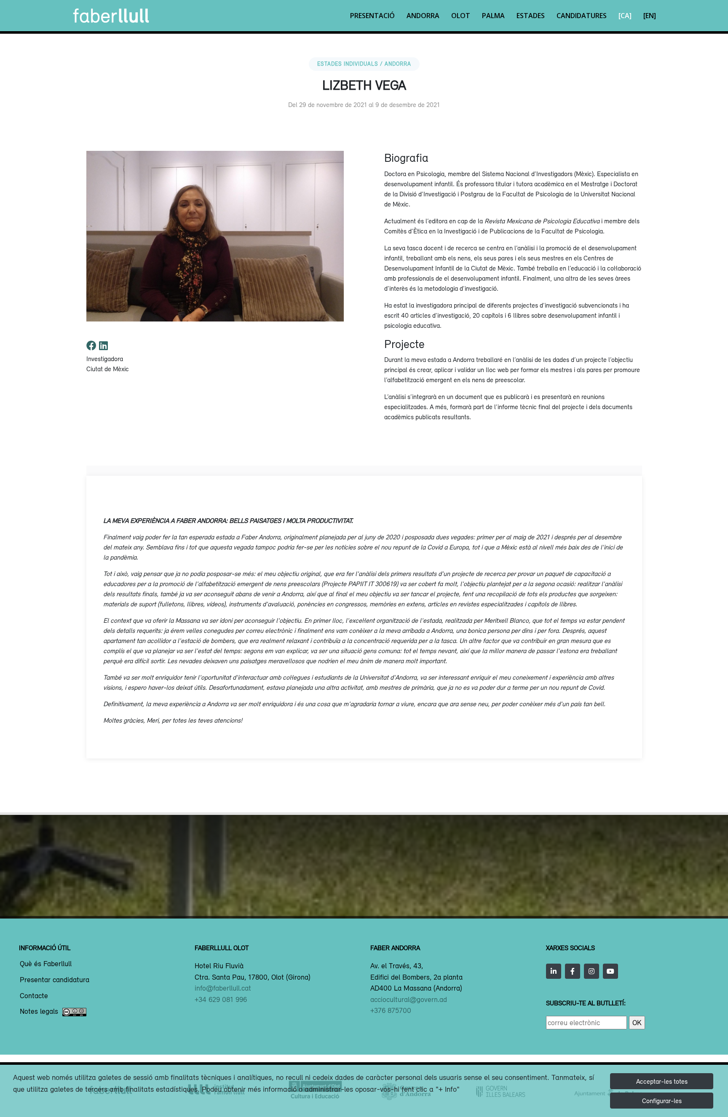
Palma (493, 15)
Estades (531, 15)
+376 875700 (390, 1010)
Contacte (34, 996)
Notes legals (39, 1011)
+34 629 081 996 (221, 999)
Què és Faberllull (46, 964)
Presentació (372, 15)
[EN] (649, 15)
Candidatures (582, 15)
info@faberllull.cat (223, 988)
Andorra (423, 15)
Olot (460, 15)
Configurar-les (662, 1100)
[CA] (625, 15)
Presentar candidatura (54, 980)
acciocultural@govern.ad (408, 999)
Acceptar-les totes (662, 1081)
